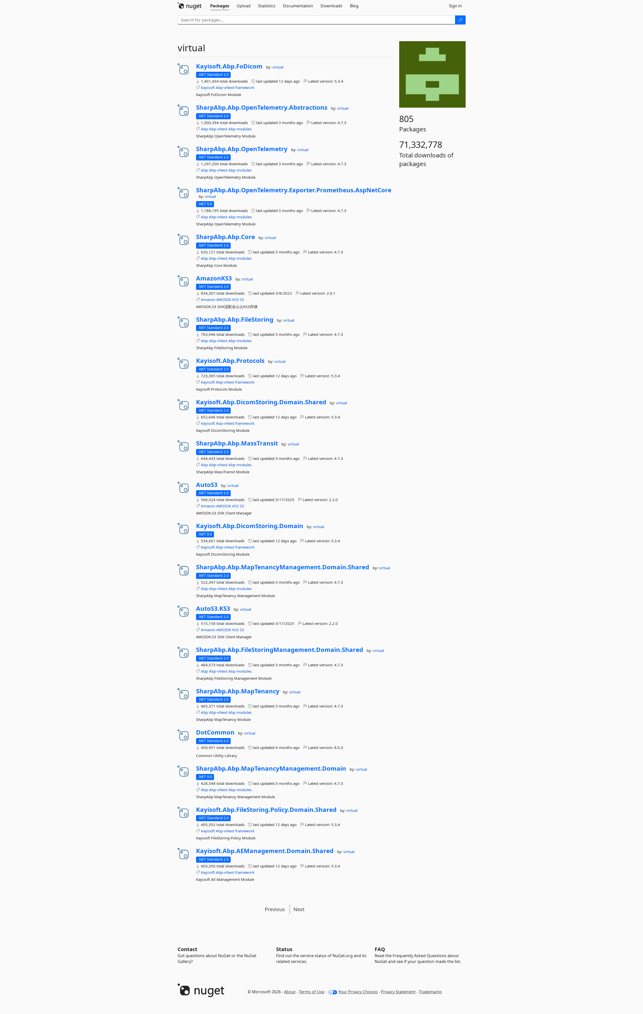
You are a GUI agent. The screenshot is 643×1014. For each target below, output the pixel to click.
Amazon (208, 299)
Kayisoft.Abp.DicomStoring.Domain (249, 526)
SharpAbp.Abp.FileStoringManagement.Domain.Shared (279, 649)
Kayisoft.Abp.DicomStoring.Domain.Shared (261, 402)
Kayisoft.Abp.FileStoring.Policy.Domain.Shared (266, 809)
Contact (187, 949)
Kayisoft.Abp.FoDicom (229, 66)
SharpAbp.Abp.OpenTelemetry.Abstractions (261, 107)
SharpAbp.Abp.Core (225, 237)
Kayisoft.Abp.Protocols (230, 360)
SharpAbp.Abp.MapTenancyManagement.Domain (271, 768)
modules (244, 128)
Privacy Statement (398, 992)
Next (298, 909)
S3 (242, 299)
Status (284, 949)
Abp (204, 128)
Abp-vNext (225, 87)
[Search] (460, 20)
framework (244, 87)
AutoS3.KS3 (213, 608)
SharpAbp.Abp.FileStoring (234, 319)
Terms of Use (311, 992)
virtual (277, 66)
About (290, 992)
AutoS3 (207, 484)
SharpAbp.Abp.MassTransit (237, 443)
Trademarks (430, 992)
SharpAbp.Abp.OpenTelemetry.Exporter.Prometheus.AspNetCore (293, 190)
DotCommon (215, 732)
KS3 (235, 299)
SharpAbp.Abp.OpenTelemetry (242, 149)
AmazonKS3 (214, 278)
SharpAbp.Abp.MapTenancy (237, 691)
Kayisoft (208, 87)
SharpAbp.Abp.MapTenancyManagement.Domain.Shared (282, 567)
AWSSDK (223, 299)
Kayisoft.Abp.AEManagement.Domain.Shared (265, 851)
